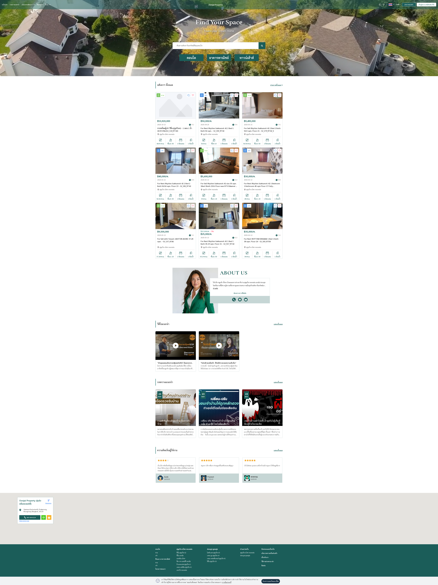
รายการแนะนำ (14, 5)
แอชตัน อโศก (181, 558)
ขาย (156, 553)
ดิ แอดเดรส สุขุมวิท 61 (184, 564)
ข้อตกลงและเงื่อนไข (267, 549)
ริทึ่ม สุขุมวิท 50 (212, 561)
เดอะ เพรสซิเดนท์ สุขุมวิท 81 (216, 558)
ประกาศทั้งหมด (275, 85)
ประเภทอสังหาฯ (27, 5)
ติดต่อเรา (40, 5)
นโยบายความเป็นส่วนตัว (269, 553)
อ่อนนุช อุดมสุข (212, 549)
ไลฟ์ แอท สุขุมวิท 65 (213, 553)
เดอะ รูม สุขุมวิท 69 (213, 555)
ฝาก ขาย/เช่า (409, 5)
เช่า (156, 555)
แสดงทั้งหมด (278, 324)
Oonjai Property (216, 4)
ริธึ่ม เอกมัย (180, 555)
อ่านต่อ (215, 288)
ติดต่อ (263, 565)
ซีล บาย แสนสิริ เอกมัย (184, 561)
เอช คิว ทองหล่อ (182, 570)
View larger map (24, 521)
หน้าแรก (4, 5)
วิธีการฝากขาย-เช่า (267, 561)
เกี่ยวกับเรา (265, 557)
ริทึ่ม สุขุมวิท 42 (181, 553)
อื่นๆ (46, 5)
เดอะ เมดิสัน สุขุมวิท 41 (184, 567)
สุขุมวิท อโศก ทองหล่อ (184, 549)
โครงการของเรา (160, 569)
